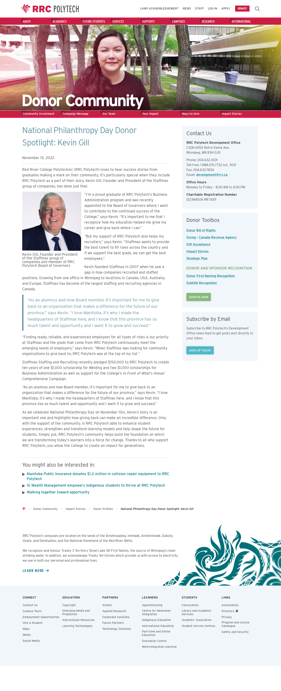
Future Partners (113, 622)
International (241, 21)
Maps (26, 628)
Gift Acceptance (198, 244)
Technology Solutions (116, 628)
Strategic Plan (197, 258)
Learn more (33, 570)
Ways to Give (190, 113)
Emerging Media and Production (76, 612)
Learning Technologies (77, 626)
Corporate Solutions (116, 617)
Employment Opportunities (41, 617)
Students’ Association (196, 620)
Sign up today (200, 350)
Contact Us (30, 605)
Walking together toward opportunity (58, 492)
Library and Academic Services (196, 612)
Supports (148, 21)
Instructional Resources (78, 620)
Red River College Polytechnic (50, 8)
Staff (199, 8)
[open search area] (257, 8)
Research (208, 21)
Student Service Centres (198, 626)
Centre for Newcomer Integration (156, 612)
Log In (212, 8)
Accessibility (230, 605)
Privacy (227, 617)
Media (27, 634)
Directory (228, 611)
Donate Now (198, 297)
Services (118, 21)
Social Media (31, 640)
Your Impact (150, 113)
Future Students (93, 21)
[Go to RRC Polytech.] (24, 509)
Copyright (69, 605)
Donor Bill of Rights (201, 230)
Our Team (108, 113)
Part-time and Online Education (156, 633)
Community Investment (39, 113)
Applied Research (114, 611)
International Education (158, 626)
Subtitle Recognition (201, 283)
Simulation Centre (154, 641)
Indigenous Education (156, 620)
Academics (60, 21)
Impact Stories (232, 113)
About (27, 21)
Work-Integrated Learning (159, 646)
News (187, 8)
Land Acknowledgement (159, 8)
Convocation (190, 605)
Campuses (178, 21)
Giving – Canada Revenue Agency (211, 237)
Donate (242, 8)
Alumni (107, 605)
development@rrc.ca (212, 175)
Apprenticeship (152, 605)
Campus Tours (32, 611)
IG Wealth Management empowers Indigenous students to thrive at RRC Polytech (96, 485)
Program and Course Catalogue (235, 624)
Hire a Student (33, 622)
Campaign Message (75, 113)
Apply (225, 8)
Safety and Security (235, 632)
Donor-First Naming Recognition (210, 276)
